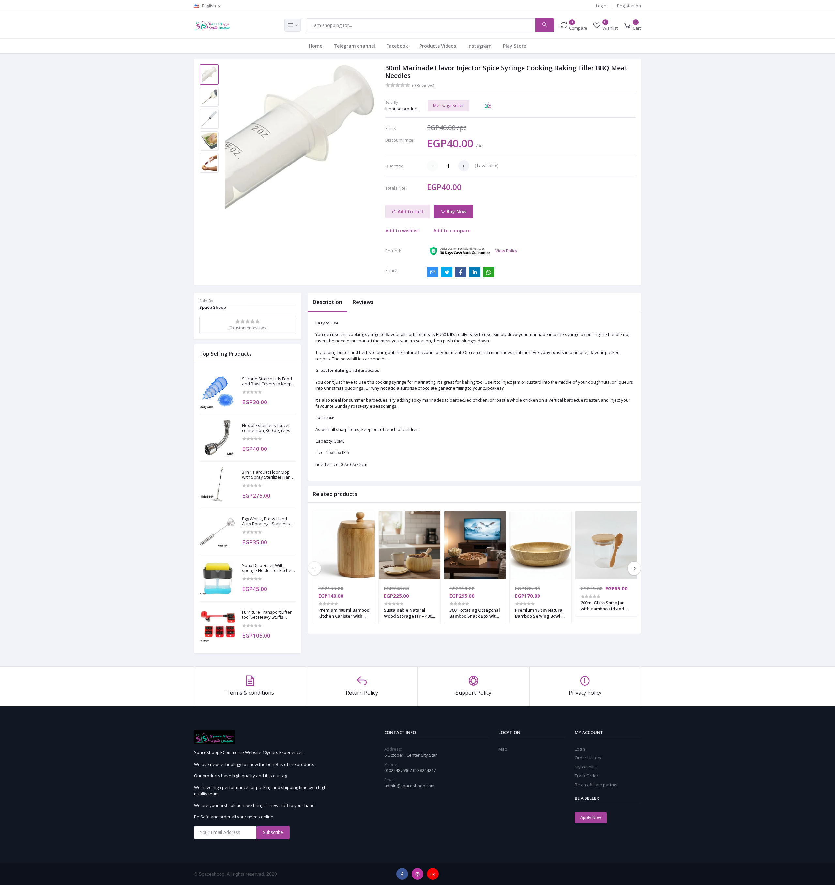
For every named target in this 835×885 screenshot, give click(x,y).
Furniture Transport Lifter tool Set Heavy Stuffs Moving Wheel (267, 615)
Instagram (479, 46)
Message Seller (448, 105)
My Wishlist (586, 767)
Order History (588, 758)
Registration (629, 5)
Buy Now (455, 211)
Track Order (586, 776)
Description (327, 302)
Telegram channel (354, 46)
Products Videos (437, 46)
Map (502, 749)
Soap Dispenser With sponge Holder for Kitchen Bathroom (268, 568)
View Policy (506, 251)
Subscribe (273, 832)
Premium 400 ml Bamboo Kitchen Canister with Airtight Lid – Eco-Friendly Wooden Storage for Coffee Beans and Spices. (343, 613)
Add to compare (451, 231)
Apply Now (590, 817)
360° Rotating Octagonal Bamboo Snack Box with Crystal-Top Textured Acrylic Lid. (474, 613)
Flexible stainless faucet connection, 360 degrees (266, 428)
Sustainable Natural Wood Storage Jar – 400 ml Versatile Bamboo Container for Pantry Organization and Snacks (408, 613)
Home (315, 46)
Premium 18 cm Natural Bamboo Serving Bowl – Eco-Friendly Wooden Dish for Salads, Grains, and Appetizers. (539, 613)
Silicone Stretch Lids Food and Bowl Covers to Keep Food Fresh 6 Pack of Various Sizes (267, 381)
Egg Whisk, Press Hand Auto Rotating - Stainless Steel (266, 521)
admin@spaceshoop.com (409, 786)
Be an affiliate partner (596, 785)
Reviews (363, 302)
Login (601, 5)
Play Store (514, 46)
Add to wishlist (402, 231)
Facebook (397, 46)
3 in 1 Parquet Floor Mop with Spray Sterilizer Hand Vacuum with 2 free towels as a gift (268, 475)
